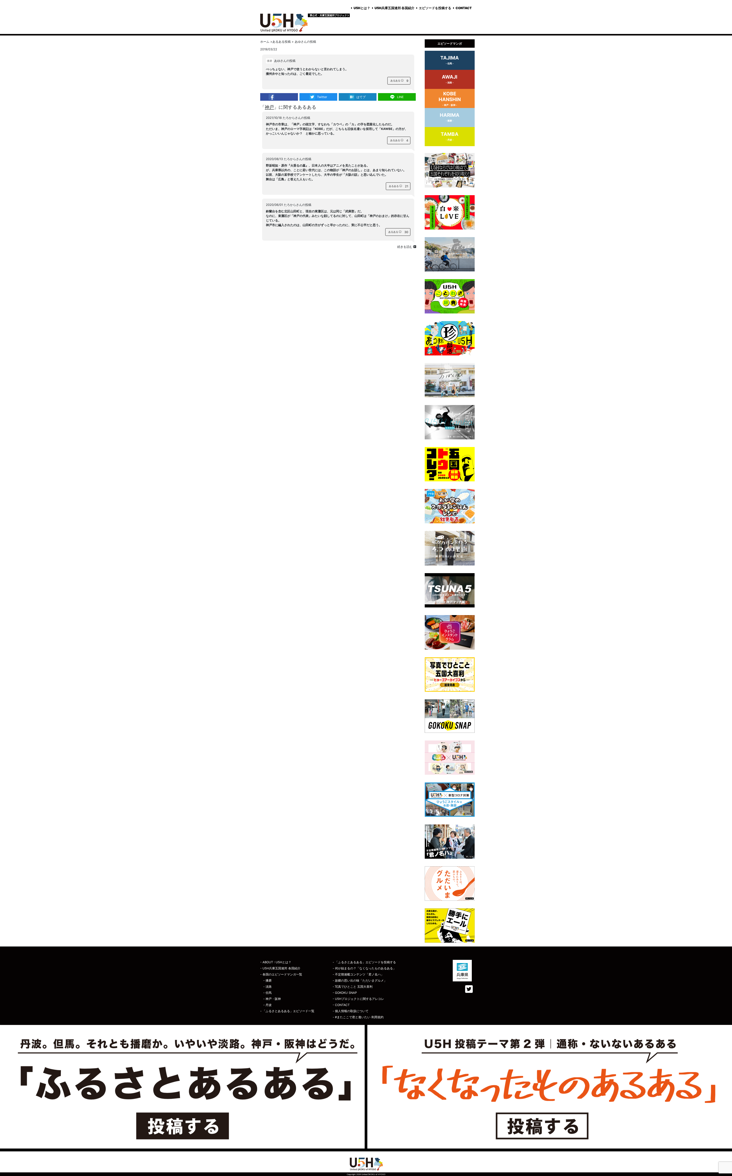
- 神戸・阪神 (272, 999)
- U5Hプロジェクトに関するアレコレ (358, 999)
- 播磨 (267, 980)
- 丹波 (267, 1005)
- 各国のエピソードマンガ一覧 (281, 974)
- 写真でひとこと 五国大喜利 (352, 986)
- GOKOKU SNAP (345, 993)
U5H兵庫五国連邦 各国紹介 (394, 8)
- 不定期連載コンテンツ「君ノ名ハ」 (358, 974)
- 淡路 (267, 986)
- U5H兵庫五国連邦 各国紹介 (280, 968)
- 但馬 (267, 993)
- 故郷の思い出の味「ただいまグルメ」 (360, 980)
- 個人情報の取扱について (350, 1011)
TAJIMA (449, 60)
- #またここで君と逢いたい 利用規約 (358, 1017)
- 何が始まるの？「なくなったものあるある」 (364, 968)
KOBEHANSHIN (450, 98)
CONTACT (464, 8)
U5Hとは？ (362, 8)
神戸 (269, 107)
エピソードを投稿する (435, 8)
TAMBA (449, 136)
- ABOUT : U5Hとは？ (275, 962)
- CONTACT (341, 1005)
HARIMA (449, 117)
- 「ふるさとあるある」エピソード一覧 (287, 1011)
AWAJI (449, 79)
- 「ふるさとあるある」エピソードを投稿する (364, 962)
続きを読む (405, 247)
